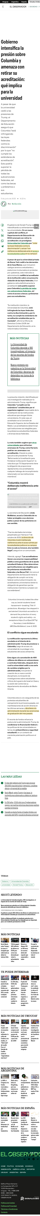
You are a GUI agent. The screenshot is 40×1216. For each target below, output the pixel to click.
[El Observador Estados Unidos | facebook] (26, 1155)
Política (10, 1166)
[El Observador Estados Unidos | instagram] (30, 1155)
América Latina (19, 1169)
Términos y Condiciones (9, 1209)
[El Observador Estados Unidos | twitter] (22, 1155)
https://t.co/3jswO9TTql (27, 620)
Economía (19, 1166)
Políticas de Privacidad (9, 1206)
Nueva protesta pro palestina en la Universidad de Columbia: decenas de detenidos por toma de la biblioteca (18, 906)
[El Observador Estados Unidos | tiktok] (38, 1155)
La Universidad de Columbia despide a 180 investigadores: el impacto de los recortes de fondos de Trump (18, 900)
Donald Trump (18, 885)
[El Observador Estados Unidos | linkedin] (24, 1159)
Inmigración (6, 1169)
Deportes (31, 1169)
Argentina (15, 2)
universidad (6, 885)
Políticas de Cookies (8, 1203)
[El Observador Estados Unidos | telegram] (33, 1159)
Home (3, 1166)
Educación (29, 885)
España (23, 1172)
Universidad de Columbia (18, 243)
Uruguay (5, 2)
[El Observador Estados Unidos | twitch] (38, 1159)
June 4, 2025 (32, 626)
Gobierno (5, 881)
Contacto (4, 1212)
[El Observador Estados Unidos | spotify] (29, 1159)
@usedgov (22, 608)
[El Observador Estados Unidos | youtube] (34, 1155)
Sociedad (33, 6)
